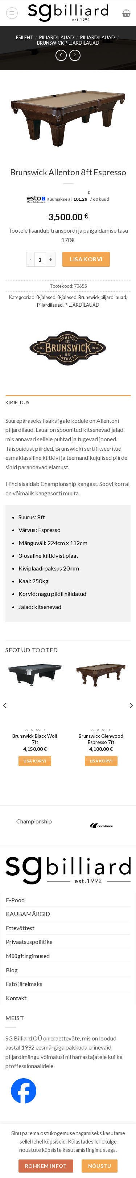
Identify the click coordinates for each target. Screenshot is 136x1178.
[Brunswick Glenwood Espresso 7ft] (101, 675)
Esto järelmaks (24, 983)
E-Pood (15, 899)
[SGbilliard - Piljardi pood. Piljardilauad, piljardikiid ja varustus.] (68, 13)
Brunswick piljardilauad (68, 43)
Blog (12, 969)
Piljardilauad (97, 37)
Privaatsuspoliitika (29, 941)
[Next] (131, 720)
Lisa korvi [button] (35, 760)
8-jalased (45, 297)
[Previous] (5, 720)
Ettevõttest (20, 927)
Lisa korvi (86, 258)
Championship (34, 821)
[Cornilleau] (102, 826)
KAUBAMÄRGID (28, 913)
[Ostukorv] (126, 13)
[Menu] (12, 13)
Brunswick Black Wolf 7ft (34, 739)
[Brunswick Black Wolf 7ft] (35, 675)
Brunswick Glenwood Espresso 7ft (101, 739)
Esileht (24, 37)
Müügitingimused (28, 955)
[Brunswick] (67, 348)
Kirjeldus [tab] (17, 402)
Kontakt (16, 997)
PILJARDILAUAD (56, 37)
